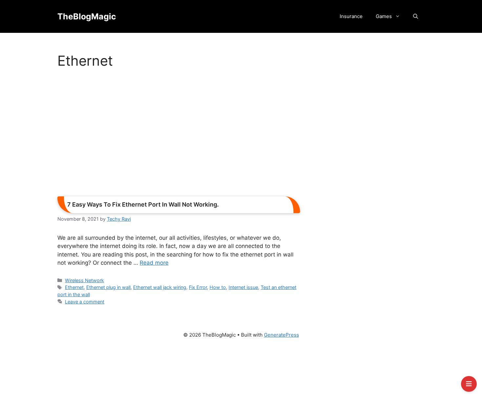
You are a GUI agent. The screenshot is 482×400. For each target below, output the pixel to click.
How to (218, 287)
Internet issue (243, 287)
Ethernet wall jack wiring (159, 287)
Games (384, 16)
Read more (154, 262)
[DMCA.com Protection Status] (241, 372)
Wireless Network (84, 280)
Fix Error (198, 287)
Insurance (351, 16)
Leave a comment (84, 301)
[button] (416, 16)
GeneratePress (281, 335)
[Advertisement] (178, 135)
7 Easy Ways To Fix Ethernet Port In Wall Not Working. (143, 204)
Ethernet (74, 287)
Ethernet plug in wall (108, 287)
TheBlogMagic (86, 16)
